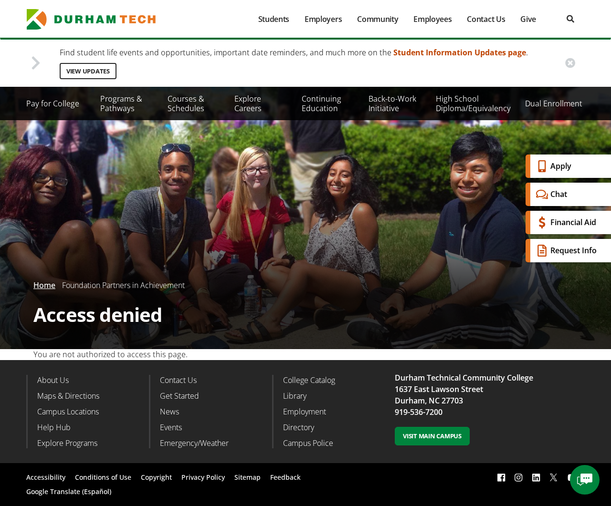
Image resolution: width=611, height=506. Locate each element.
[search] (570, 18)
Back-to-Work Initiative (392, 103)
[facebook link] (501, 478)
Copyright (156, 477)
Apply (560, 166)
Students (273, 19)
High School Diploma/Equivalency (473, 103)
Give (528, 19)
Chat (558, 194)
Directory (298, 427)
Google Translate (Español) (68, 491)
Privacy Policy (203, 477)
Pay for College (52, 103)
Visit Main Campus (432, 436)
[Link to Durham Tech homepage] (98, 19)
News (169, 411)
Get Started (179, 396)
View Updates (88, 71)
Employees (432, 19)
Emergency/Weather (194, 443)
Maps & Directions (68, 396)
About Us (53, 380)
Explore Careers (248, 103)
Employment (304, 411)
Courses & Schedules (186, 103)
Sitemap (247, 477)
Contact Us (486, 19)
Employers (323, 19)
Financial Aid (573, 222)
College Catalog (309, 380)
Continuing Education (321, 103)
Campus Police (308, 443)
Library (294, 396)
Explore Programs (67, 443)
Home (44, 285)
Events (171, 427)
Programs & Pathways (121, 103)
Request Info (573, 250)
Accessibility (45, 477)
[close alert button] (570, 63)
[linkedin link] (536, 478)
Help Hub (54, 427)
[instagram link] (518, 478)
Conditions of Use (103, 477)
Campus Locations (68, 411)
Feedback (285, 477)
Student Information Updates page (459, 52)
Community (377, 19)
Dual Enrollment (553, 103)
